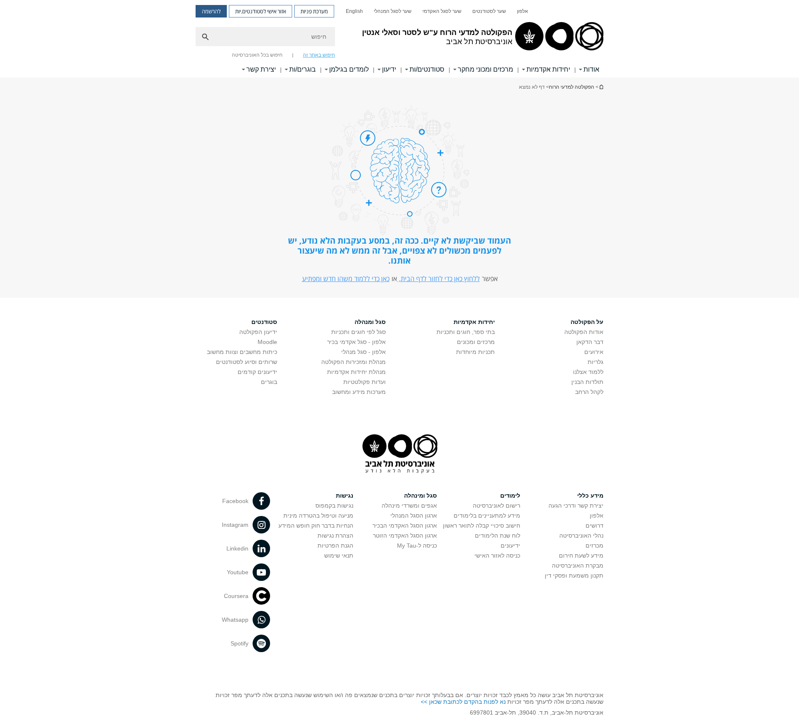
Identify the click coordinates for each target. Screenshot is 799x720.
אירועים (593, 352)
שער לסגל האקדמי (442, 11)
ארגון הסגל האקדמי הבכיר (404, 525)
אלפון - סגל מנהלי (363, 352)
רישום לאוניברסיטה (496, 505)
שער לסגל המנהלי (393, 11)
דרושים (594, 525)
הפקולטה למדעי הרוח (571, 87)
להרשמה (211, 11)
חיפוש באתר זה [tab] (319, 55)
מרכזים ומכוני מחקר (485, 69)
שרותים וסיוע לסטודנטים (246, 362)
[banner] (399, 38)
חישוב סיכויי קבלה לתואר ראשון (481, 525)
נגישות (344, 495)
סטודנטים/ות (426, 69)
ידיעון (389, 69)
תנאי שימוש (338, 555)
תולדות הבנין (587, 382)
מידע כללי (590, 495)
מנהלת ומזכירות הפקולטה (353, 362)
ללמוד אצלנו (588, 372)
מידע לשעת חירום (581, 555)
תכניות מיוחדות (475, 352)
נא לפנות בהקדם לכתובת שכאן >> (463, 701)
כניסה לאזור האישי (497, 555)
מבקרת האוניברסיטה (577, 565)
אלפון (522, 11)
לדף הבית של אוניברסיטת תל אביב (601, 87)
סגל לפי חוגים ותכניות (358, 332)
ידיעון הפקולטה (258, 332)
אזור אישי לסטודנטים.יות (260, 11)
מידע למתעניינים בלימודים (487, 515)
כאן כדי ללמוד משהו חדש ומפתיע (346, 278)
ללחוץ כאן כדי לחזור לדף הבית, (438, 278)
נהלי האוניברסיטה (581, 535)
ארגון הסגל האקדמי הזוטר (405, 535)
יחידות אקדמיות (548, 69)
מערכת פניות (314, 11)
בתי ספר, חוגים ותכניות (466, 332)
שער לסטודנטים (489, 11)
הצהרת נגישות (335, 535)
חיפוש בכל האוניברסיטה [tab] (257, 55)
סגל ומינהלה (420, 495)
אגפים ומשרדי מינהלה (409, 505)
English (354, 11)
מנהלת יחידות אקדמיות (356, 372)
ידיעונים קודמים (257, 372)
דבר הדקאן (589, 342)
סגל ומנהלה (370, 322)
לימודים (510, 495)
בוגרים (269, 382)
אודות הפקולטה (583, 332)
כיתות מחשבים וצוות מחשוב (242, 352)
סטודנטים (264, 322)
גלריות (595, 362)
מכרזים (594, 545)
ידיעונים (510, 545)
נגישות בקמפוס (334, 505)
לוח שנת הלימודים (497, 535)
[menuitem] (522, 11)
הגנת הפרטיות (335, 545)
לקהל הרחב (589, 392)
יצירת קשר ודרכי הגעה (575, 505)
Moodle (267, 342)
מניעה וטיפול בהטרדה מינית (318, 515)
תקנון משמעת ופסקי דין (574, 575)
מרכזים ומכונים (476, 342)
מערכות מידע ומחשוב (359, 392)
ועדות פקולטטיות (364, 382)
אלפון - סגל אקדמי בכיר (356, 342)
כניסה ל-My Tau (417, 545)
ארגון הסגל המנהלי (413, 515)
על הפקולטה (587, 322)
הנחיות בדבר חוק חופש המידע (315, 525)
